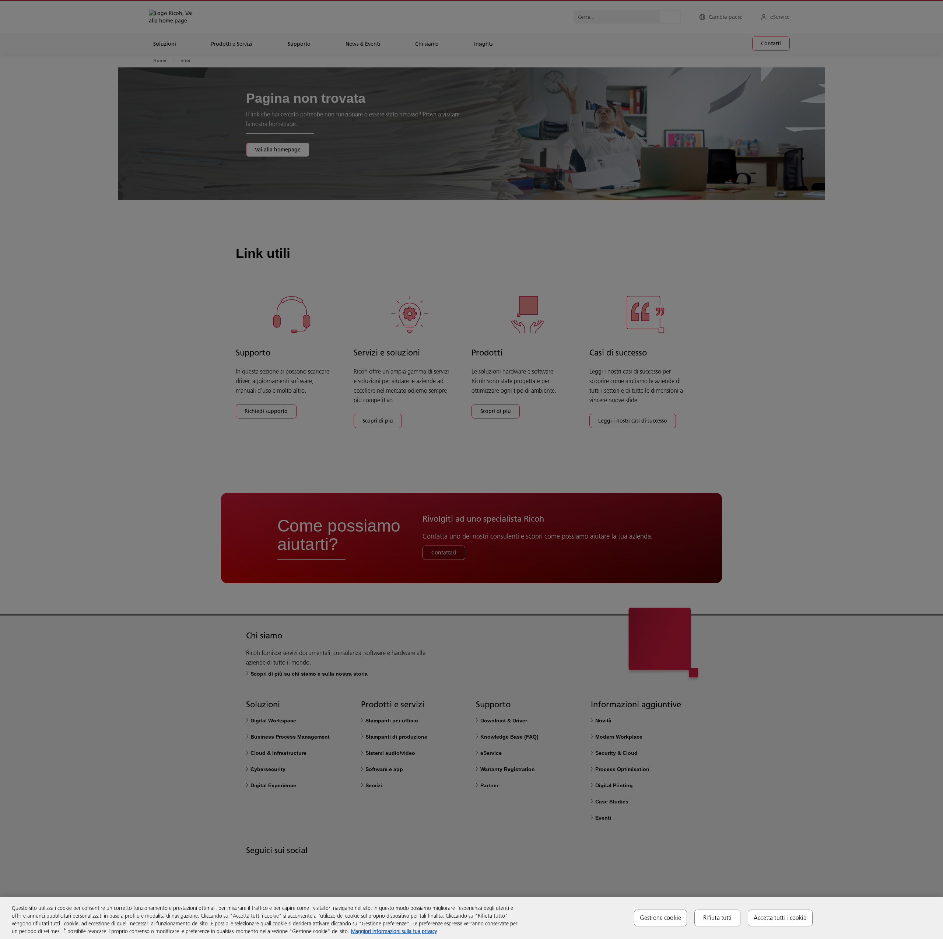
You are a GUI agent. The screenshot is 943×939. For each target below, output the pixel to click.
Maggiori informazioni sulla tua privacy (394, 931)
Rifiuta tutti (717, 917)
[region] (471, 918)
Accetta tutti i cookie (780, 917)
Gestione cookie (660, 917)
